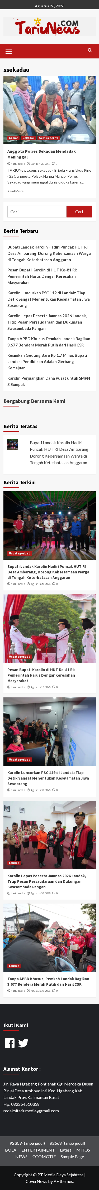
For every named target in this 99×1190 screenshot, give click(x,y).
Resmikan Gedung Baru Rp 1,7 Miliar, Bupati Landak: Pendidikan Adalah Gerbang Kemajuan (47, 361)
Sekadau (28, 138)
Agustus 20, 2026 (40, 584)
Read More (15, 191)
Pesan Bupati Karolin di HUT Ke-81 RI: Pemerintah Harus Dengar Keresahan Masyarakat (42, 276)
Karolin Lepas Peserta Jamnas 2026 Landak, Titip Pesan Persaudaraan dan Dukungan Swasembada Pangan (47, 322)
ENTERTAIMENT (38, 1149)
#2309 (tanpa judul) (27, 1143)
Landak (14, 863)
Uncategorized (19, 553)
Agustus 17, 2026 (40, 687)
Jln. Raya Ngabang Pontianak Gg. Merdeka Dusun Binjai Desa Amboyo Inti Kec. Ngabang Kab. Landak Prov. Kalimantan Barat (48, 1090)
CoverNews (36, 1181)
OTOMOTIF (44, 1156)
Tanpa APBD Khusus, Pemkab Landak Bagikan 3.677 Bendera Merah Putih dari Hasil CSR (48, 341)
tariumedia (18, 164)
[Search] (90, 50)
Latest (65, 1149)
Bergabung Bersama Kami (34, 401)
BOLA (10, 1149)
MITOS (83, 1149)
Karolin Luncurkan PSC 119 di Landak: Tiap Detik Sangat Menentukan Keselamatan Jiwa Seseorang (48, 299)
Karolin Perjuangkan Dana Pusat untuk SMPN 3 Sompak (48, 381)
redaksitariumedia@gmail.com (31, 1110)
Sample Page (72, 1156)
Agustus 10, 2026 (40, 790)
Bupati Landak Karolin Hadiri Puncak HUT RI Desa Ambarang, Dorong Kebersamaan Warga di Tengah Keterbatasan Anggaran (49, 253)
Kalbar (13, 138)
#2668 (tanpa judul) (67, 1143)
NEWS (21, 1156)
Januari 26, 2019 (40, 164)
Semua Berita (48, 138)
